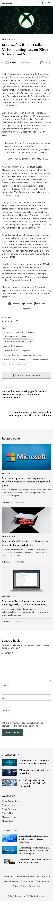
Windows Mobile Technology (15, 360)
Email (5, 698)
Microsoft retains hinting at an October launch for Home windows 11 (33, 839)
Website (5, 710)
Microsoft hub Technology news (17, 350)
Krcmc (13, 62)
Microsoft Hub (8, 39)
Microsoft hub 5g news (25, 332)
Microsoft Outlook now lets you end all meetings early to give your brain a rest (24, 602)
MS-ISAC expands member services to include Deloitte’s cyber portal (32, 783)
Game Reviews (9, 809)
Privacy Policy (19, 886)
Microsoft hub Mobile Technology (18, 341)
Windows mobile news (32, 355)
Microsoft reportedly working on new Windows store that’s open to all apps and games (26, 481)
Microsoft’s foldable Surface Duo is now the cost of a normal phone (25, 543)
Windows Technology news (15, 364)
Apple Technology (10, 801)
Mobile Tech (8, 821)
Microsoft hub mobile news (15, 337)
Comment (7, 653)
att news (7, 332)
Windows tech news (40, 360)
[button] (48, 3)
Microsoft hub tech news (14, 346)
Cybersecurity (8, 805)
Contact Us (34, 886)
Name (5, 685)
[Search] (43, 3)
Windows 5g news (11, 355)
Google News (8, 813)
